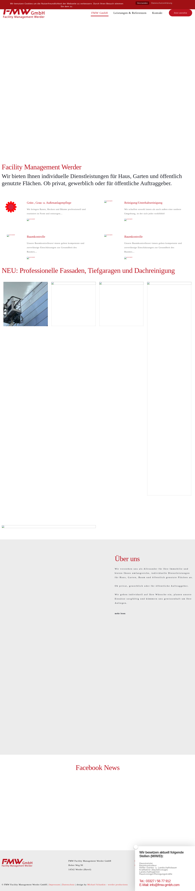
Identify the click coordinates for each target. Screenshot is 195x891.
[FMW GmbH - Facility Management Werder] (24, 12)
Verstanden (142, 3)
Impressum (54, 884)
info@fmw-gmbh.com (164, 885)
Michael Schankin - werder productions (107, 884)
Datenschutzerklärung (161, 3)
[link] (11, 207)
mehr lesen (120, 613)
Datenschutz (68, 884)
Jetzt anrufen (180, 13)
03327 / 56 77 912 (158, 881)
